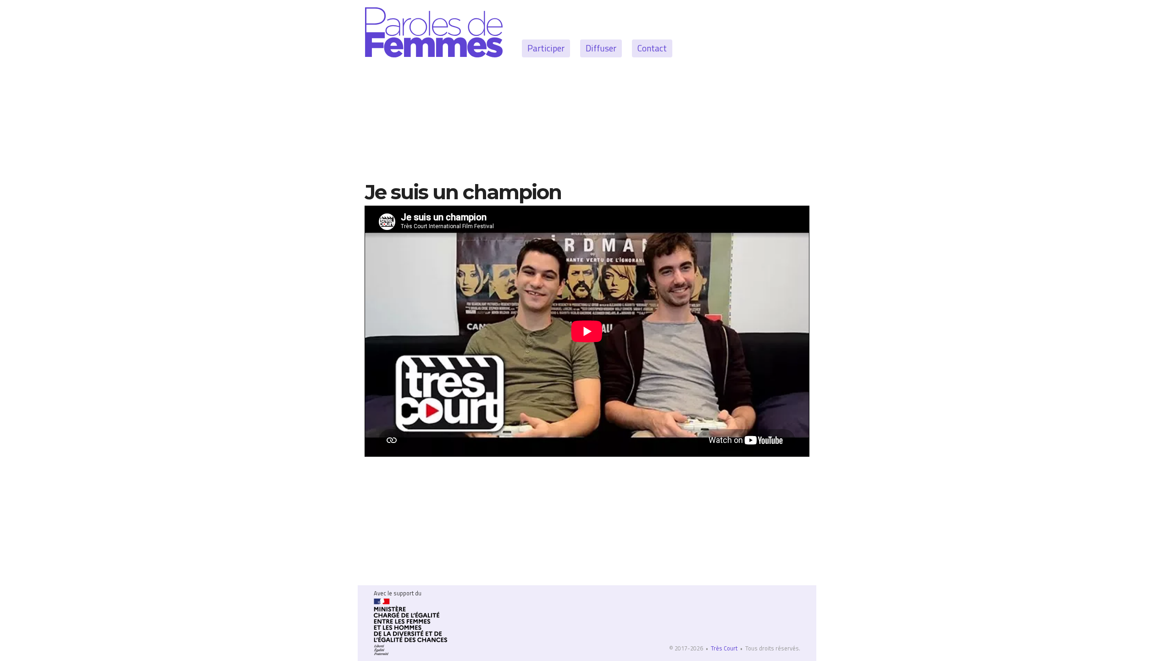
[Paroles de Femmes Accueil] (434, 31)
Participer (546, 48)
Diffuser (601, 48)
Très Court (724, 648)
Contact (652, 48)
